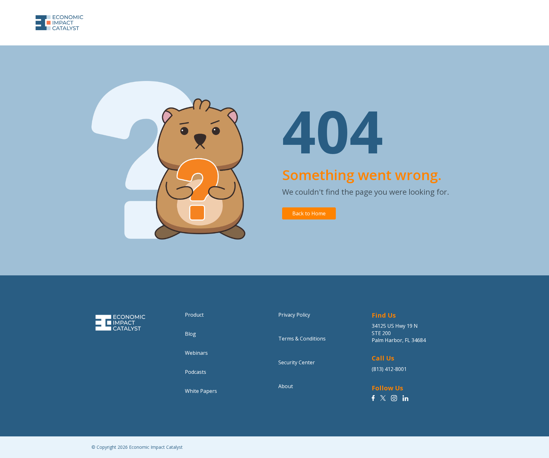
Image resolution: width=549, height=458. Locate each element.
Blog (190, 333)
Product (194, 314)
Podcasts (195, 371)
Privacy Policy (294, 314)
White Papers (201, 390)
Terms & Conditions (302, 338)
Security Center (296, 362)
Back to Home (309, 213)
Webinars (196, 352)
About (285, 386)
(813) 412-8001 (389, 369)
